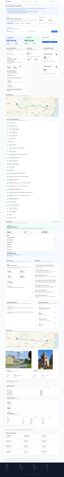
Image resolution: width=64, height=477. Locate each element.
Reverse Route (10, 23)
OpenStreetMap (54, 347)
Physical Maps (21, 466)
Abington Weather (48, 66)
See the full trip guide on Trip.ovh (19, 458)
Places (23, 1)
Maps (27, 1)
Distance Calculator (35, 466)
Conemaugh (19, 4)
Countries (7, 466)
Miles (53, 38)
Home (6, 4)
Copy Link (17, 23)
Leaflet (50, 347)
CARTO (57, 347)
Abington (35, 370)
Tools (31, 1)
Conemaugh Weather (48, 54)
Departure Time (8, 52)
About (47, 466)
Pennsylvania (15, 4)
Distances (35, 1)
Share (23, 23)
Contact (47, 470)
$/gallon (43, 38)
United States (10, 4)
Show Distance (54, 31)
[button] (17, 104)
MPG (48, 38)
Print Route (28, 23)
